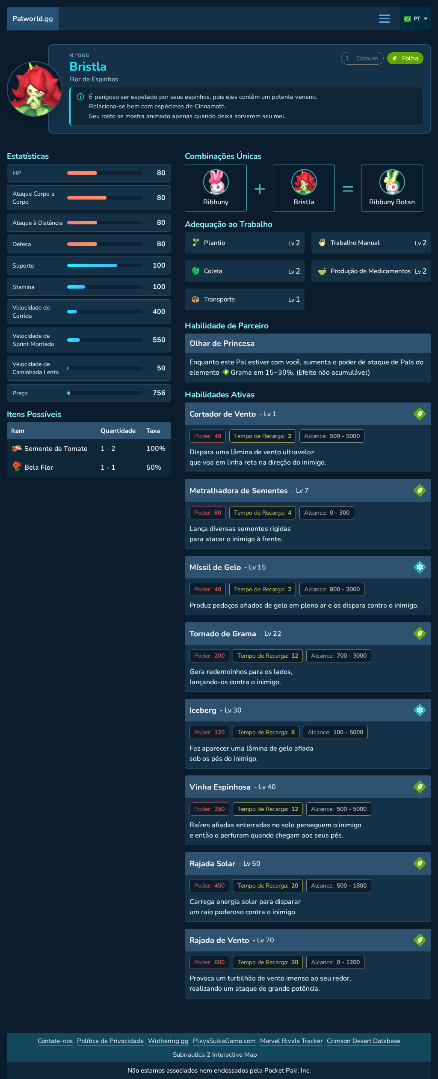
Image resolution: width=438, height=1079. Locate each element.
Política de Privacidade (110, 1041)
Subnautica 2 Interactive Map (215, 1054)
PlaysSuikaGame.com (224, 1041)
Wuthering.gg (168, 1041)
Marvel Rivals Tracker (291, 1041)
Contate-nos (55, 1041)
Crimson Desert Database (363, 1041)
